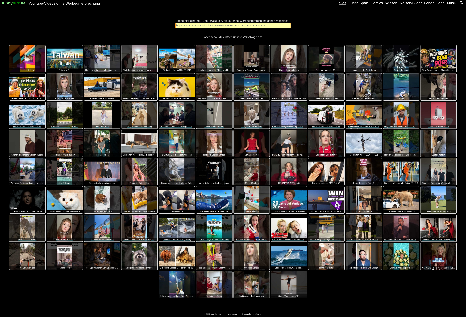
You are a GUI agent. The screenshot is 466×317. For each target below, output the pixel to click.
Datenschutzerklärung (251, 314)
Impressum (232, 314)
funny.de (13, 3)
